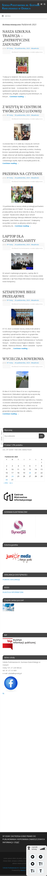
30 (7, 480)
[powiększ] (40, 864)
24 (12, 476)
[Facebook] (38, 4)
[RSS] (44, 4)
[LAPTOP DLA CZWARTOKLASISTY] (23, 262)
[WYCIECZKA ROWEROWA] (23, 380)
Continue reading (18, 96)
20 (30, 473)
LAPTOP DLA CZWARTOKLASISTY (19, 238)
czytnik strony (34, 848)
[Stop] (32, 864)
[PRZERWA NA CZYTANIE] (23, 195)
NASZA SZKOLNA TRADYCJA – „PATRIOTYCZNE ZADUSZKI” (16, 37)
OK (41, 436)
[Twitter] (41, 4)
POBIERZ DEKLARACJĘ (11, 579)
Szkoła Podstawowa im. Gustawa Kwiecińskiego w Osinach (20, 6)
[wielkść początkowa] (40, 871)
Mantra (23, 870)
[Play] (32, 857)
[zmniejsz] (32, 871)
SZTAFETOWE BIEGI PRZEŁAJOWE (19, 294)
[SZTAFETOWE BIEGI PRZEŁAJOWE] (23, 317)
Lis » (11, 483)
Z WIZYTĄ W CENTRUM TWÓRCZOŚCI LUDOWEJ (22, 109)
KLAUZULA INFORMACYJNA (13, 592)
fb (3, 693)
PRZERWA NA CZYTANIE (22, 174)
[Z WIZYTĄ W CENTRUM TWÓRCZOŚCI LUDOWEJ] (23, 132)
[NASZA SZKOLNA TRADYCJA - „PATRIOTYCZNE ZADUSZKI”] (23, 65)
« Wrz (6, 483)
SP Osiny (10, 48)
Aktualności (35, 48)
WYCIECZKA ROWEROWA (23, 359)
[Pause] (40, 857)
